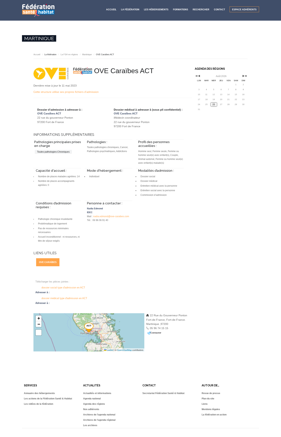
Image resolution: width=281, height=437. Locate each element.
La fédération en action (214, 414)
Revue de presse (211, 393)
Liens (205, 404)
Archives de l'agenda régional (99, 420)
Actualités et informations (97, 393)
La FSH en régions (69, 54)
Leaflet (109, 349)
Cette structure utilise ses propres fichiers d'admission (66, 91)
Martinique (87, 54)
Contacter (155, 333)
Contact (219, 9)
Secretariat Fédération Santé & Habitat (163, 393)
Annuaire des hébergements (39, 393)
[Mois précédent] (199, 76)
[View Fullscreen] (38, 332)
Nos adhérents (91, 409)
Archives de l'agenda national (99, 414)
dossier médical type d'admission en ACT (64, 298)
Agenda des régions (94, 404)
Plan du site (208, 398)
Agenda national (92, 398)
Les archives (90, 425)
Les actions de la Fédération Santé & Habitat (48, 398)
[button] (89, 327)
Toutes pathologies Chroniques (53, 152)
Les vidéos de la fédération (38, 404)
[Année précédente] (196, 76)
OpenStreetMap (124, 349)
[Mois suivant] (243, 76)
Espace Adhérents (244, 9)
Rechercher (201, 9)
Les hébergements (156, 9)
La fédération (130, 9)
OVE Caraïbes (48, 262)
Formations (180, 9)
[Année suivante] (246, 76)
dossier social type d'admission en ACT (63, 287)
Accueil (111, 9)
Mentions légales (211, 409)
